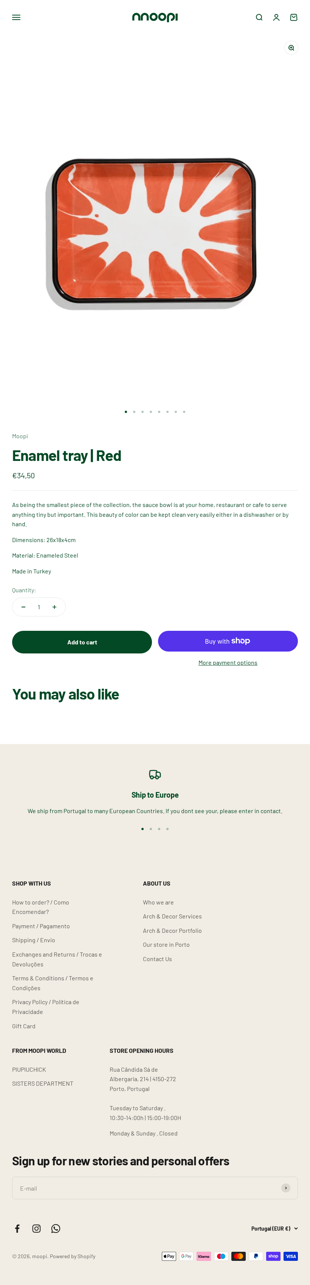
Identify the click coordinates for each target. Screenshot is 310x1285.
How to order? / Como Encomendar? (40, 906)
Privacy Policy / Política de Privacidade (45, 1006)
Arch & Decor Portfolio (172, 930)
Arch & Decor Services (172, 916)
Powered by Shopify (72, 1256)
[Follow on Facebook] (17, 1228)
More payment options (227, 662)
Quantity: (24, 589)
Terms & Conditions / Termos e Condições (52, 982)
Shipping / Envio (33, 939)
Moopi (20, 435)
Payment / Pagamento (41, 925)
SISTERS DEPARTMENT (42, 1083)
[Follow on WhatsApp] (56, 1228)
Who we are (158, 902)
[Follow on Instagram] (36, 1228)
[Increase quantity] (54, 607)
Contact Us (157, 958)
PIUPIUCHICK (29, 1069)
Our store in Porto (166, 944)
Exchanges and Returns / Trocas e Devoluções (57, 959)
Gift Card (24, 1025)
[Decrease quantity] (23, 607)
